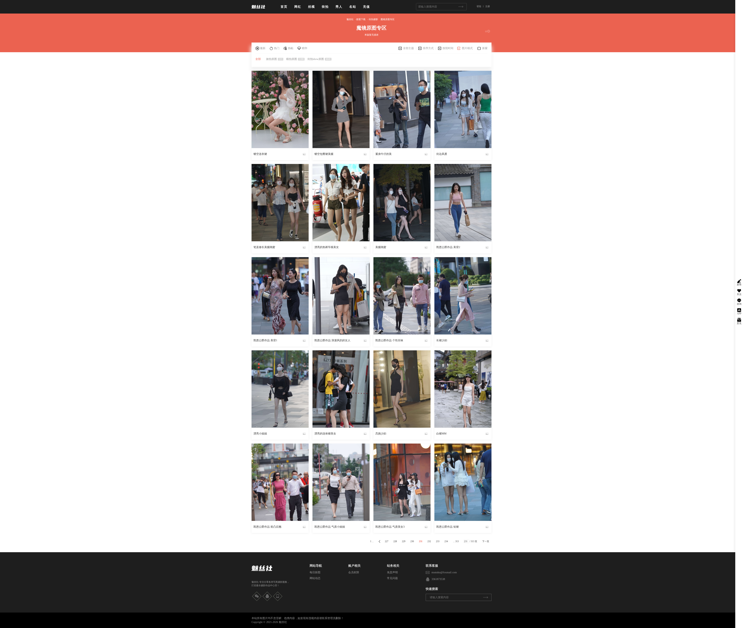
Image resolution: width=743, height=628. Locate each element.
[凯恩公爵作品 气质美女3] (402, 482)
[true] (461, 6)
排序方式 (428, 48)
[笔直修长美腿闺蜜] (280, 202)
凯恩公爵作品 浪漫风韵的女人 (332, 340)
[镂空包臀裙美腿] (341, 109)
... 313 (456, 541)
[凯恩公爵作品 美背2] (462, 202)
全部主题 (408, 48)
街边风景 (441, 154)
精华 (304, 48)
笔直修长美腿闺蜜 (264, 247)
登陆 (479, 6)
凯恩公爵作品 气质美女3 (390, 526)
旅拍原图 (274, 59)
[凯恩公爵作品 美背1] (280, 295)
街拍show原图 (318, 59)
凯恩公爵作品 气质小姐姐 (329, 526)
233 (437, 541)
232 (429, 541)
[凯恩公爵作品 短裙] (462, 482)
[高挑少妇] (402, 389)
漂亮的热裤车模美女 (326, 247)
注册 (487, 6)
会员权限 (353, 572)
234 (446, 541)
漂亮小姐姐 (260, 433)
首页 (284, 6)
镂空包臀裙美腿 (323, 154)
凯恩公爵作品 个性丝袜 (389, 340)
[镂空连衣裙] (280, 109)
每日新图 (315, 572)
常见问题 (392, 578)
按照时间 (448, 48)
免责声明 (392, 572)
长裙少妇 (441, 340)
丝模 (311, 6)
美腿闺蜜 (380, 247)
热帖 (290, 48)
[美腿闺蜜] (402, 202)
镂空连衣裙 (260, 154)
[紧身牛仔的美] (402, 109)
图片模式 (467, 48)
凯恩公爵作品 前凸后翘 (267, 526)
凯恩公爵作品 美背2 (448, 247)
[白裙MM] (462, 389)
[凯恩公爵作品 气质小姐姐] (341, 482)
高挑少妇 (380, 433)
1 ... (372, 541)
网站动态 (315, 578)
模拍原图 (295, 59)
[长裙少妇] (462, 295)
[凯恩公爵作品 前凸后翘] (280, 482)
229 (403, 541)
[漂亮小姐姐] (280, 389)
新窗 (485, 48)
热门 (276, 48)
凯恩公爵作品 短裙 (447, 526)
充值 (366, 6)
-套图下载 (360, 19)
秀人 (339, 6)
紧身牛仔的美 (383, 154)
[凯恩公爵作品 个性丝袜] (402, 295)
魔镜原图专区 (388, 19)
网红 (297, 6)
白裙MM (441, 433)
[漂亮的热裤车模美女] (341, 202)
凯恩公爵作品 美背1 (265, 340)
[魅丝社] (258, 10)
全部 (258, 59)
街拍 (325, 6)
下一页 (485, 541)
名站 (352, 6)
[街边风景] (462, 109)
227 (386, 541)
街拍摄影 (373, 19)
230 (412, 541)
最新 (262, 48)
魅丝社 (350, 19)
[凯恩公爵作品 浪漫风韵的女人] (341, 295)
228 (395, 541)
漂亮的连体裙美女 (325, 433)
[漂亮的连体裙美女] (341, 389)
